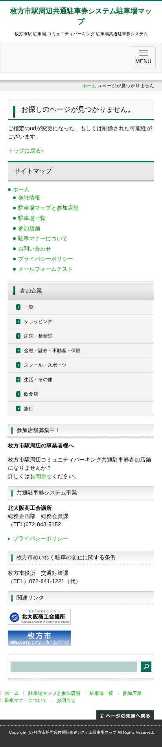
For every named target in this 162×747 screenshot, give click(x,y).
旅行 (28, 408)
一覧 (28, 307)
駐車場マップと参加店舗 (48, 208)
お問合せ (41, 476)
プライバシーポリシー (45, 259)
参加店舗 (29, 228)
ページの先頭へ (125, 715)
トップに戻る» (26, 150)
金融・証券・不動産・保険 (52, 350)
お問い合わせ (34, 248)
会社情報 (29, 197)
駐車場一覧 (32, 218)
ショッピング (38, 321)
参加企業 (31, 290)
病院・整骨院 (38, 336)
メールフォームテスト (45, 269)
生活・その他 (38, 379)
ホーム (89, 86)
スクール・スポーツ (45, 365)
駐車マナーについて (43, 238)
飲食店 (31, 394)
